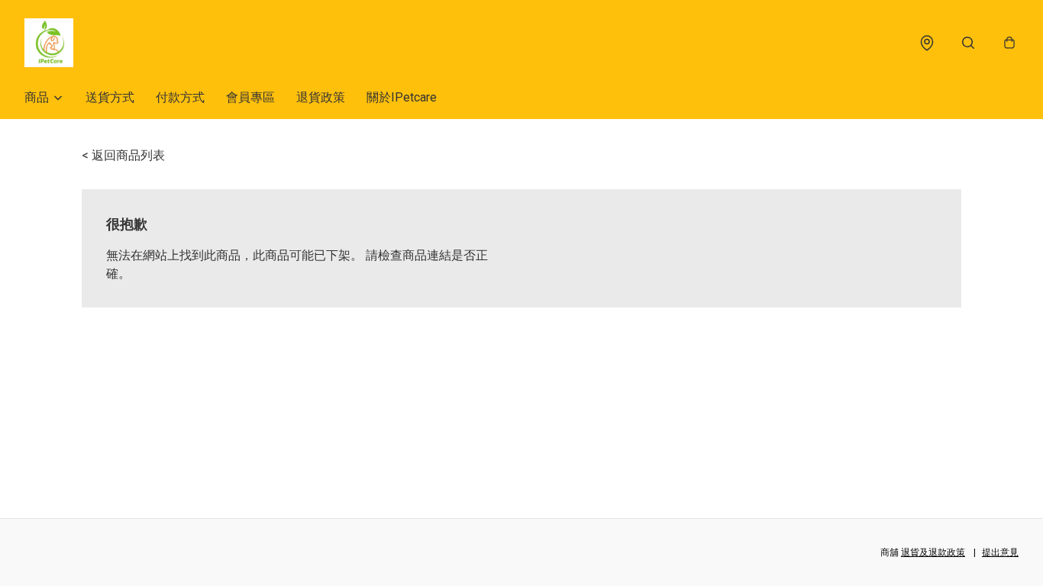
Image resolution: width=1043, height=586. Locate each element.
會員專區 (250, 97)
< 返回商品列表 (123, 155)
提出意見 (1000, 552)
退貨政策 (320, 97)
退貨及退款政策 (933, 552)
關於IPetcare (402, 97)
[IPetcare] (48, 42)
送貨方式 (110, 97)
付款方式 (180, 97)
